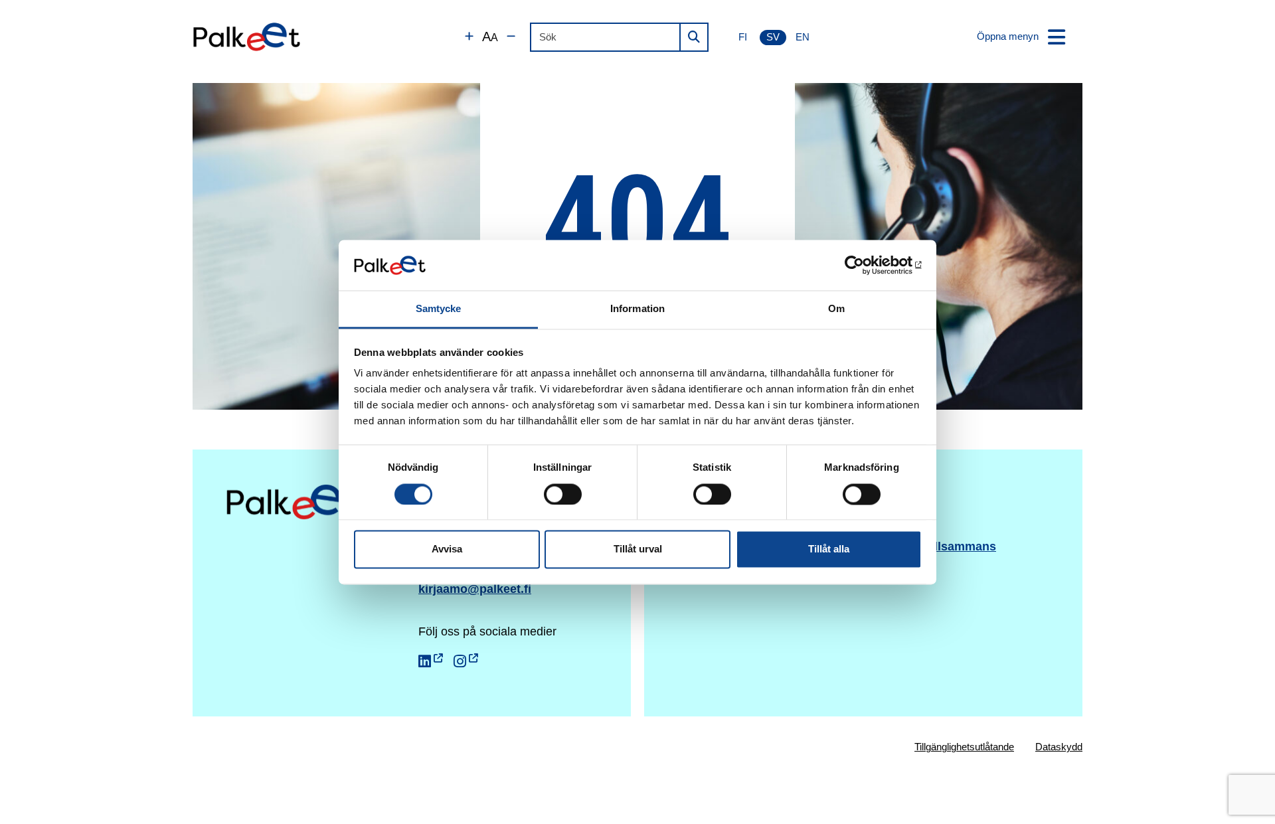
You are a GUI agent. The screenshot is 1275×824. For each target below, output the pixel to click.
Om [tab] (836, 309)
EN (802, 36)
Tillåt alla (828, 549)
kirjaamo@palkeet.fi (474, 589)
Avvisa (447, 549)
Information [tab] (637, 309)
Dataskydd (1058, 746)
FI (742, 36)
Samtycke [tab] (439, 309)
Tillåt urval (638, 549)
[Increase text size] (469, 37)
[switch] (563, 494)
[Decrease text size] (511, 37)
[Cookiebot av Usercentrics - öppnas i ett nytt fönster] (864, 265)
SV (773, 36)
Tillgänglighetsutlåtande (964, 746)
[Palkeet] (247, 36)
